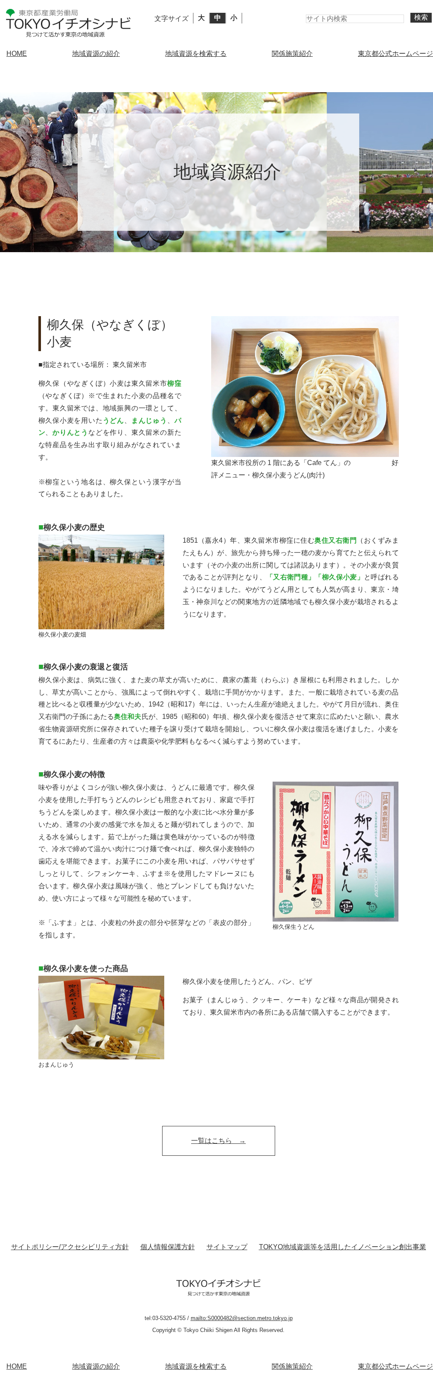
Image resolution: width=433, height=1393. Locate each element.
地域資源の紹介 (96, 53)
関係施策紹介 (292, 53)
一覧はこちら (211, 1140)
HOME (16, 53)
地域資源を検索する (196, 53)
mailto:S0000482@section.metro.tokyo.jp (242, 1318)
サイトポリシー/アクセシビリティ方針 (70, 1247)
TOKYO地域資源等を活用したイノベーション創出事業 (342, 1247)
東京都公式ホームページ (395, 53)
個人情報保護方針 (167, 1247)
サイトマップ (226, 1247)
